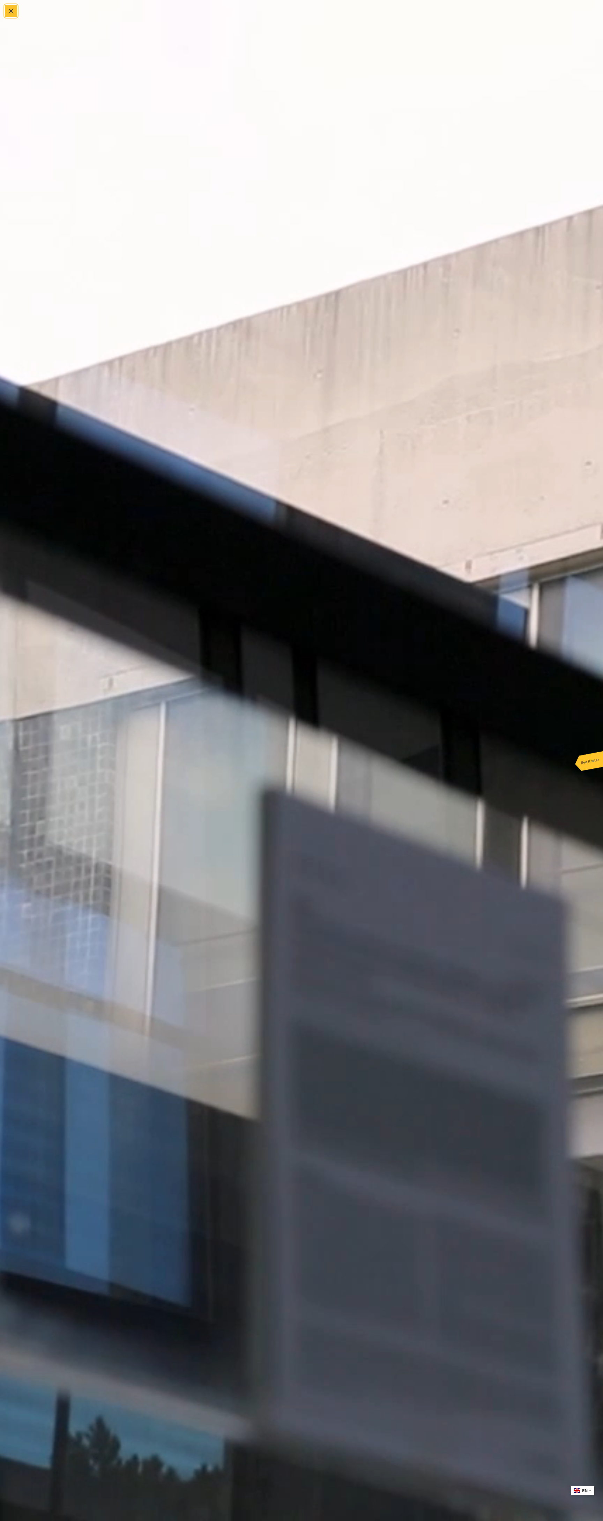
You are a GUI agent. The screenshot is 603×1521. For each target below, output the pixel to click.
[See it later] (589, 760)
